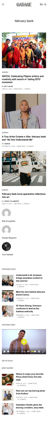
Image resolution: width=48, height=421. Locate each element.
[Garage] (24, 4)
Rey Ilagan (8, 86)
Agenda (5, 72)
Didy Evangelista (8, 221)
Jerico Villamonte (11, 201)
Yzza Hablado (7, 254)
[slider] (13, 351)
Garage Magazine (9, 238)
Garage (7, 144)
